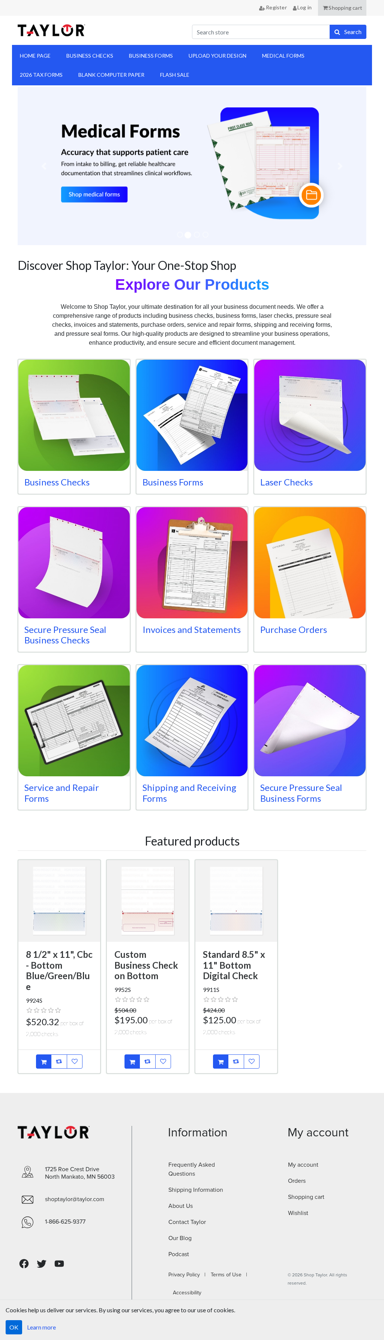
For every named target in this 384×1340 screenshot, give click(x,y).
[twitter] (42, 1264)
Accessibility (184, 1292)
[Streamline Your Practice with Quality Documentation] (192, 166)
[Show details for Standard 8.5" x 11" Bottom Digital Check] (236, 901)
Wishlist (298, 1213)
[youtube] (59, 1264)
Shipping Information (195, 1190)
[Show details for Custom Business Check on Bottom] (148, 901)
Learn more (41, 1327)
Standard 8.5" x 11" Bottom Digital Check (234, 965)
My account (303, 1165)
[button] (342, 8)
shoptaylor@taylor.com (74, 1199)
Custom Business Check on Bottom (146, 965)
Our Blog (180, 1238)
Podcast (178, 1254)
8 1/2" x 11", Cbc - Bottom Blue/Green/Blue (59, 970)
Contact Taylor (187, 1222)
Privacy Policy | (187, 1274)
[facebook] (24, 1264)
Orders (297, 1181)
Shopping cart (306, 1197)
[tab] (180, 235)
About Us (180, 1206)
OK (13, 1327)
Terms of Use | (226, 1274)
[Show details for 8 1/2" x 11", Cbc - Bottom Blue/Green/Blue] (59, 901)
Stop (28, 254)
